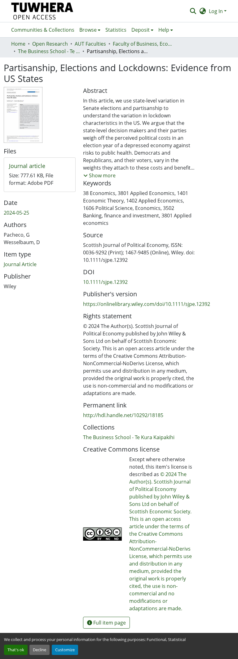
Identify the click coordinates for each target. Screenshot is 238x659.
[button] (42, 11)
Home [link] (18, 43)
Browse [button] (88, 29)
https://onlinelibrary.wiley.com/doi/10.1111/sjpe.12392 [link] (146, 304)
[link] (39, 166)
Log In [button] (216, 11)
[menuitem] (89, 30)
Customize (65, 649)
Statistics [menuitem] (115, 29)
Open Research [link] (50, 43)
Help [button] (163, 29)
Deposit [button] (140, 29)
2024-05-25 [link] (16, 212)
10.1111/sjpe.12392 (105, 282)
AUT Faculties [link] (90, 43)
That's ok (15, 649)
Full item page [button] (109, 622)
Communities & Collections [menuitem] (42, 29)
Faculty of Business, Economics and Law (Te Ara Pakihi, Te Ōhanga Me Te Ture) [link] (144, 43)
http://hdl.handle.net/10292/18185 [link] (123, 415)
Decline (39, 649)
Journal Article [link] (20, 264)
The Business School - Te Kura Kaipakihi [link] (49, 51)
